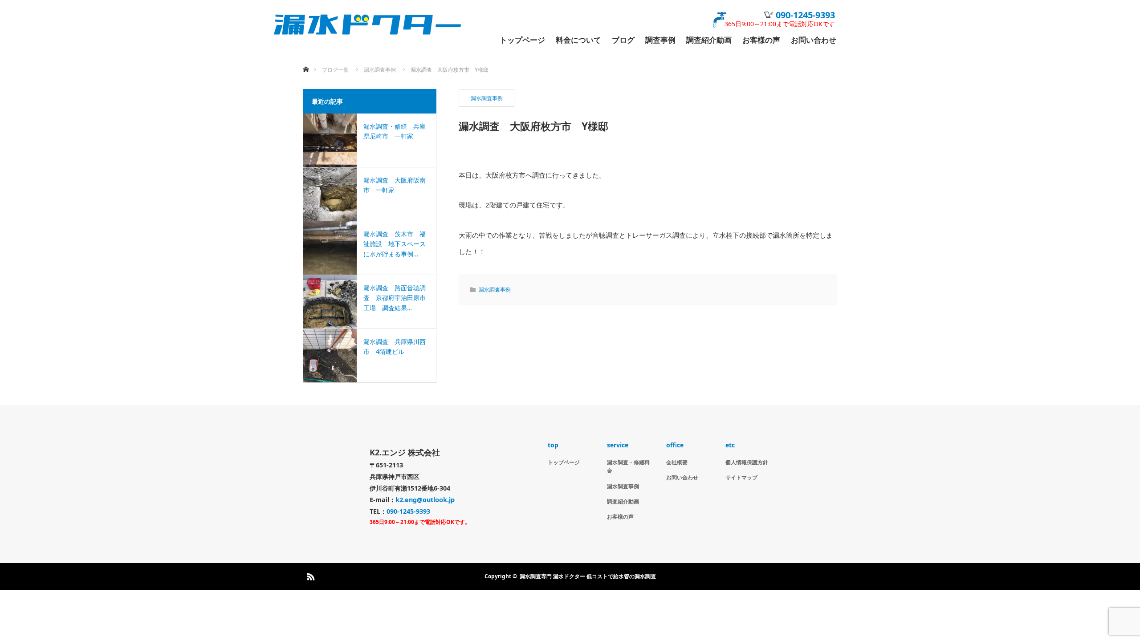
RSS (309, 575)
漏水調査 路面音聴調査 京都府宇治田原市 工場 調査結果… (395, 298)
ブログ (623, 40)
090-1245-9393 (805, 15)
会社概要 (677, 462)
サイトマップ (741, 477)
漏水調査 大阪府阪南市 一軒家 (394, 185)
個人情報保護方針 (746, 462)
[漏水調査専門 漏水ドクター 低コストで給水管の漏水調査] (407, 25)
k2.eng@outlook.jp (425, 499)
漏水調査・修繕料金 (628, 466)
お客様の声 (761, 40)
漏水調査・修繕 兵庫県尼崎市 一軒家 (394, 131)
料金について (578, 40)
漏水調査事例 (487, 98)
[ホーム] (306, 59)
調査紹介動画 (709, 40)
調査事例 (660, 40)
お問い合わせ (813, 40)
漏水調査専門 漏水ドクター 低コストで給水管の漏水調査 (588, 576)
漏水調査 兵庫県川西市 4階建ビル (394, 346)
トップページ (522, 40)
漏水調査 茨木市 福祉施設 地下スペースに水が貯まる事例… (394, 244)
